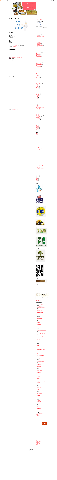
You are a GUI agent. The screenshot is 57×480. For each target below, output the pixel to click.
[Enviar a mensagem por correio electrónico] (18, 45)
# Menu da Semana (15, 46)
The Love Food (38, 389)
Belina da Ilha (38, 378)
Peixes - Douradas (38, 116)
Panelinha (37, 439)
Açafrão (37, 65)
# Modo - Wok (38, 53)
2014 (37, 136)
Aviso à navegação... (39, 401)
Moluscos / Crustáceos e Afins (40, 107)
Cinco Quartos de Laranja (40, 312)
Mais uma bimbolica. (39, 150)
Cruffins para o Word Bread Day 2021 (41, 340)
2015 (37, 135)
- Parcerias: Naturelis (38, 44)
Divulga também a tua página (39, 24)
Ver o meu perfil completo (39, 19)
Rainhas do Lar (38, 415)
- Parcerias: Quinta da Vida (39, 45)
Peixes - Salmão (38, 119)
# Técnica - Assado (38, 56)
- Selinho (37, 46)
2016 (37, 134)
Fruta (37, 98)
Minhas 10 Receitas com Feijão (40, 337)
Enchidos (37, 95)
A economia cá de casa (39, 329)
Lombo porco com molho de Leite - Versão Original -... (41, 160)
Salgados (37, 126)
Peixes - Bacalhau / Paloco (39, 115)
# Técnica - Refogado (39, 61)
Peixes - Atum (38, 114)
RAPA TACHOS (38, 339)
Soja (36, 129)
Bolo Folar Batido (38, 322)
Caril (36, 76)
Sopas (37, 130)
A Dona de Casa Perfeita (40, 306)
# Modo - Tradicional (38, 52)
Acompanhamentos (38, 66)
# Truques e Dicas (38, 63)
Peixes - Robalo (38, 118)
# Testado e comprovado (39, 62)
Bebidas (37, 72)
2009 (37, 180)
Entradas (37, 96)
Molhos (37, 106)
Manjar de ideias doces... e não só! (41, 315)
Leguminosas (38, 103)
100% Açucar (37, 417)
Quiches (37, 124)
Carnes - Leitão (38, 78)
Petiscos (37, 416)
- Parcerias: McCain (38, 43)
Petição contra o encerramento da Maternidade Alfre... (41, 168)
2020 (37, 133)
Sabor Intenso (38, 442)
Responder (13, 61)
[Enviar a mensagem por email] (20, 45)
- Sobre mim (37, 47)
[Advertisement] (21, 93)
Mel (36, 104)
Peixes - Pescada (38, 117)
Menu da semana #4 (39, 148)
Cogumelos (37, 85)
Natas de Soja (38, 108)
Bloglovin (37, 406)
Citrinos (37, 82)
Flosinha (37, 414)
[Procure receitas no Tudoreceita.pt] (39, 300)
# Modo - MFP (38, 51)
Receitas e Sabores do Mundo (40, 355)
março (38, 175)
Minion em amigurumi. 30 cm (40, 398)
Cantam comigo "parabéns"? (40, 393)
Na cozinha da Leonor (39, 342)
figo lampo (38, 360)
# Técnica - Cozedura (39, 57)
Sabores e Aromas (39, 366)
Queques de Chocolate (39, 358)
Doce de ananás (38, 327)
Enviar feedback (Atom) (15, 109)
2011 (37, 178)
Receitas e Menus (38, 441)
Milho (37, 105)
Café (36, 74)
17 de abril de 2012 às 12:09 (18, 57)
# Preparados (38, 54)
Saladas (37, 125)
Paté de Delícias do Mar (39, 409)
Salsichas (37, 127)
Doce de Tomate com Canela (40, 304)
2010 (37, 179)
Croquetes (37, 87)
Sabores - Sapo (38, 443)
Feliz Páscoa (38, 167)
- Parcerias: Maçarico (38, 41)
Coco (37, 84)
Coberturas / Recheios (39, 83)
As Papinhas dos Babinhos (38, 22)
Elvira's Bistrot (38, 403)
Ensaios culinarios (39, 372)
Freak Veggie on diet (39, 400)
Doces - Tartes (38, 94)
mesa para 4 (38, 395)
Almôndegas (37, 68)
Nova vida (37, 109)
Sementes (37, 128)
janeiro (38, 177)
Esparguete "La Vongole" (39, 370)
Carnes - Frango (38, 77)
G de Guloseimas (39, 408)
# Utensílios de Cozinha (39, 64)
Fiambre (37, 97)
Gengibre (37, 99)
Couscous (37, 86)
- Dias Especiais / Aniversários (40, 33)
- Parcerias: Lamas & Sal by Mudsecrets (41, 40)
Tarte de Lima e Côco (39, 387)
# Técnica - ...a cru (38, 55)
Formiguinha (13, 57)
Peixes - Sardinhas (38, 120)
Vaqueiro (37, 444)
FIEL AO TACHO (39, 324)
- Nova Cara (37, 35)
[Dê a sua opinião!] (21, 45)
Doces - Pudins (38, 93)
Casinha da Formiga (39, 384)
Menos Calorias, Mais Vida (39, 413)
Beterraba (37, 73)
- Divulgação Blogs (38, 34)
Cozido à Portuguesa (39, 149)
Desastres (37, 88)
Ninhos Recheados (39, 364)
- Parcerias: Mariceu (38, 42)
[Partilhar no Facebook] (22, 45)
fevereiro (38, 176)
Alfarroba (37, 67)
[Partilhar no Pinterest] (23, 45)
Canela (37, 75)
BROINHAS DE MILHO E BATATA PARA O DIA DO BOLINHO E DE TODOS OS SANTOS (41, 349)
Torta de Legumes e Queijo (39, 310)
